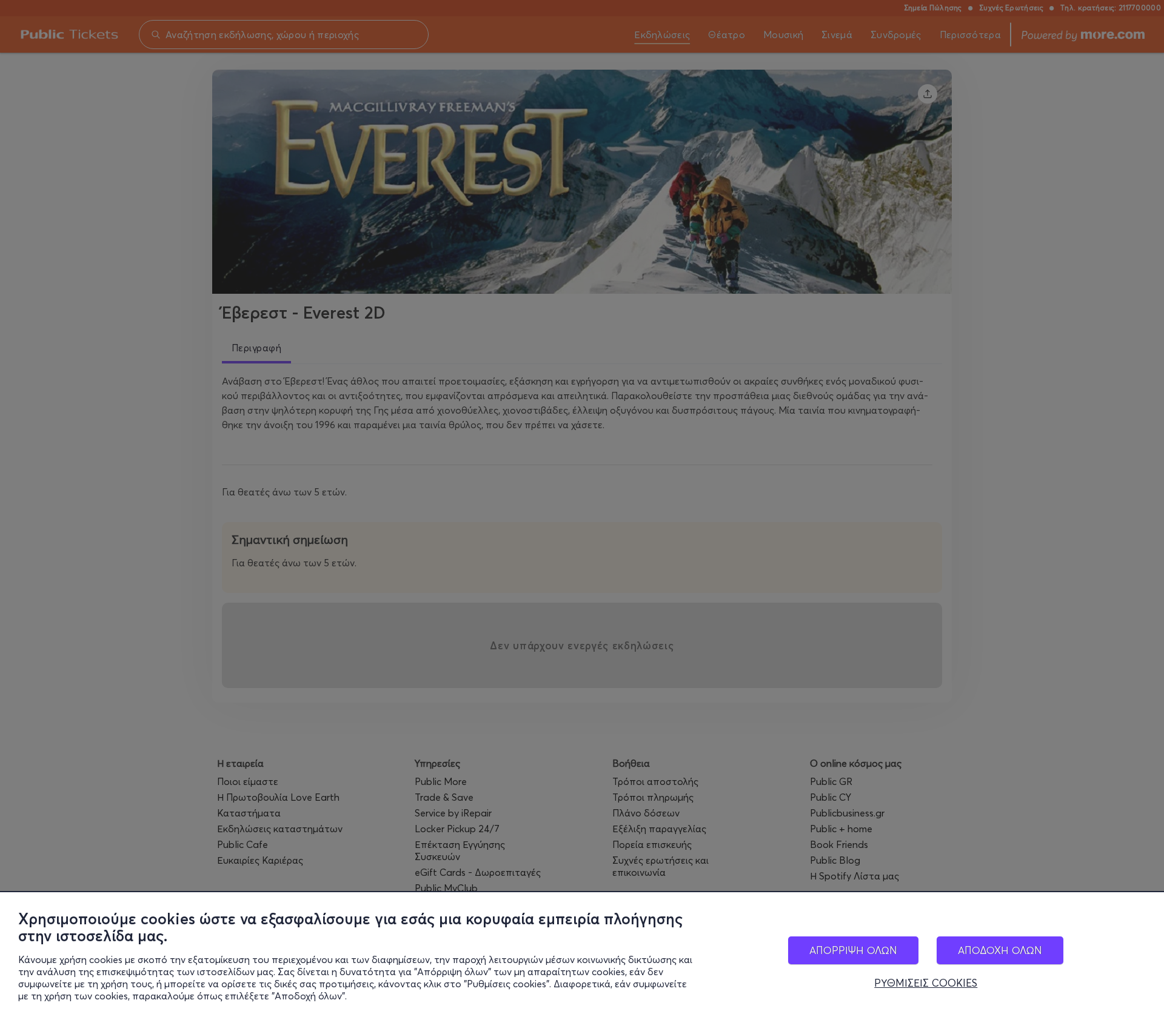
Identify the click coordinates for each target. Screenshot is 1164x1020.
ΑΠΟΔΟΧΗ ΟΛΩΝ (1000, 950)
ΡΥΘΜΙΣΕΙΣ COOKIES (925, 983)
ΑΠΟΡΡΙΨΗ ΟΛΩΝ (853, 950)
